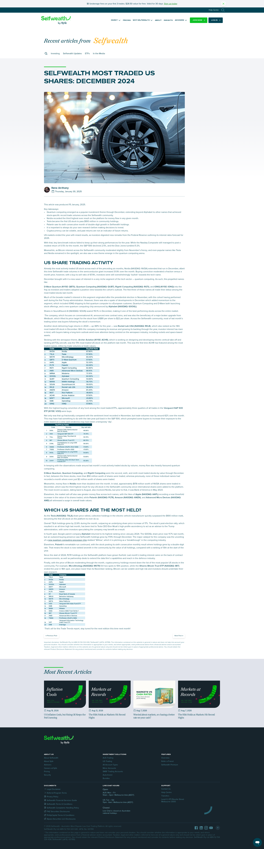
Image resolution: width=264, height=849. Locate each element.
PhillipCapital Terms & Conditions (60, 815)
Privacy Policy (52, 796)
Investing (55, 53)
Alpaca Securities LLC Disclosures (61, 819)
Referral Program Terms (57, 793)
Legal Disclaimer (54, 789)
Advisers (47, 765)
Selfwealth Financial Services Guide (62, 800)
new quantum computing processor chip (67, 540)
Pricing (47, 771)
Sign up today (170, 3)
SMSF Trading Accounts (113, 771)
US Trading (107, 761)
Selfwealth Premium (169, 765)
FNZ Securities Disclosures (58, 811)
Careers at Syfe (50, 768)
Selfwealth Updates (72, 53)
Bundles (106, 778)
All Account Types (110, 765)
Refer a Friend (167, 761)
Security (47, 775)
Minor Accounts (109, 768)
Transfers (165, 796)
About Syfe (48, 761)
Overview (165, 758)
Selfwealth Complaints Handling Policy (63, 808)
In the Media (99, 53)
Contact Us (166, 789)
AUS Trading (108, 758)
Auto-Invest (107, 775)
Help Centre (166, 792)
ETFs (87, 53)
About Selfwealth (51, 758)
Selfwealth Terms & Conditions (59, 804)
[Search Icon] (223, 10)
